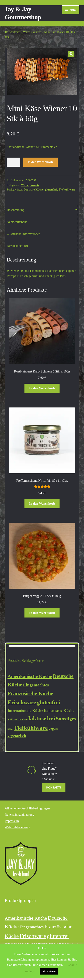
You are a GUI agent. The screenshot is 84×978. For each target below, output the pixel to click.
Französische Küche (30, 693)
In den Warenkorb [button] (42, 388)
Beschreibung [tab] (15, 210)
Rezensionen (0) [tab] (17, 245)
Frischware (22, 702)
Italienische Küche (59, 710)
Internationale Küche (25, 710)
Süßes (10, 729)
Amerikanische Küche (30, 676)
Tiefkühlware (67, 189)
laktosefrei (41, 718)
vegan (53, 728)
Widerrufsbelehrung (17, 827)
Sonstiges (66, 718)
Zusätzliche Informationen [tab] (23, 234)
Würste (37, 32)
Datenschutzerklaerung (19, 814)
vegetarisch (17, 736)
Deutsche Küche (33, 189)
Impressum (12, 821)
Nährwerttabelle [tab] (17, 222)
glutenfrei (51, 189)
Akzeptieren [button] (49, 971)
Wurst (26, 32)
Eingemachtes (36, 685)
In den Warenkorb (40, 162)
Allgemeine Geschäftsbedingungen (27, 808)
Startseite (14, 32)
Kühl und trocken (18, 719)
